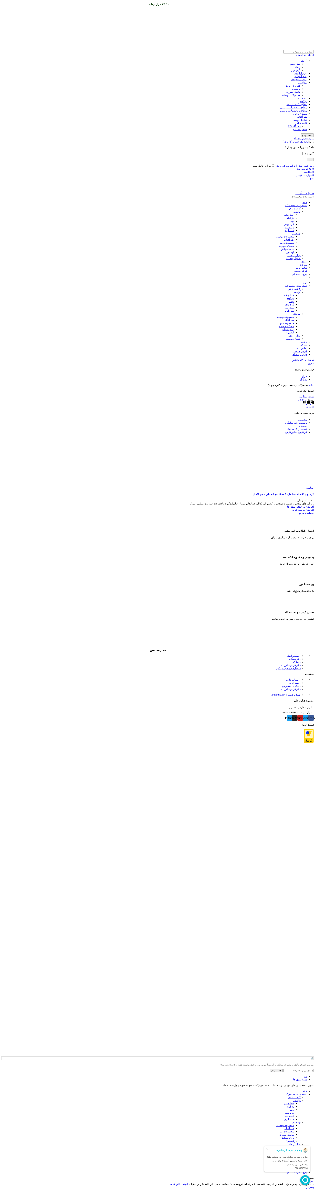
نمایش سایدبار (306, 396)
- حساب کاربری (292, 679)
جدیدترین (302, 425)
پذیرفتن (309, 1187)
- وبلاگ (297, 662)
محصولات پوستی (291, 95)
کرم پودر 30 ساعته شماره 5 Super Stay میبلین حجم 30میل (283, 494)
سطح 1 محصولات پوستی (293, 107)
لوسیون (296, 88)
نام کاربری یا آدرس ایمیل (299, 147)
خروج (311, 363)
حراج (304, 376)
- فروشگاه (295, 658)
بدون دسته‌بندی (299, 79)
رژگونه (303, 101)
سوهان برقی (300, 113)
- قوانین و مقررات (291, 665)
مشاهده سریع (306, 513)
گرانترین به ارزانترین (296, 432)
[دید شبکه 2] (312, 403)
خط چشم (295, 63)
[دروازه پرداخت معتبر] (309, 742)
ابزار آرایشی (300, 73)
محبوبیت (302, 419)
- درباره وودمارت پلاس (288, 668)
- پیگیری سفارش (291, 686)
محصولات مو (300, 129)
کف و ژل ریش (293, 85)
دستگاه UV (294, 126)
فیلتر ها (310, 406)
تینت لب (302, 98)
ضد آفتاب (302, 116)
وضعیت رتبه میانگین (296, 422)
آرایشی (303, 60)
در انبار (303, 379)
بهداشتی (302, 82)
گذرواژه (308, 153)
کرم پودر (296, 70)
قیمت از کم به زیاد (297, 429)
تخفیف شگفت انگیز (303, 360)
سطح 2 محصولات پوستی (293, 110)
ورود (310, 159)
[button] (303, 509)
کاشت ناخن (300, 123)
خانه (311, 385)
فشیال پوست (300, 120)
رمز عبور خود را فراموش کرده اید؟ (294, 165)
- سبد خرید (295, 682)
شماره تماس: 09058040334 (286, 694)
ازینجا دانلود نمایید (178, 1184)
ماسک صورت (293, 92)
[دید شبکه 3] (308, 403)
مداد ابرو (289, 230)
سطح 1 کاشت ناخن (296, 104)
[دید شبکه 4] (304, 403)
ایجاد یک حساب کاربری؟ (295, 141)
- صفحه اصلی (293, 655)
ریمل (298, 67)
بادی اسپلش (300, 76)
